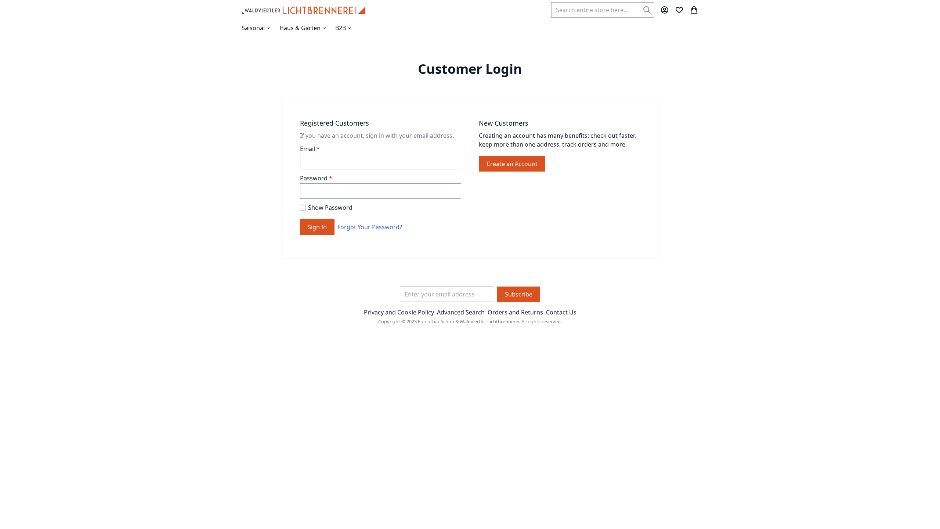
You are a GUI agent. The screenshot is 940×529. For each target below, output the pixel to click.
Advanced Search (461, 312)
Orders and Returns (515, 312)
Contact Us (561, 312)
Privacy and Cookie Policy (399, 312)
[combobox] (602, 10)
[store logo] (303, 10)
